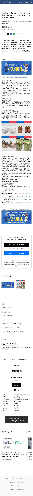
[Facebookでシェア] (11, 34)
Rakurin (5, 335)
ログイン (20, 2)
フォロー (16, 385)
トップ (4, 359)
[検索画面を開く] (31, 2)
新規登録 (26, 2)
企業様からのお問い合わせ (16, 486)
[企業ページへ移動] (16, 372)
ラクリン (5, 323)
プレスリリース (12, 359)
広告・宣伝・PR (7, 315)
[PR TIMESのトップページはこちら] (7, 2)
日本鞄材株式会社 (16, 323)
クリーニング (6, 331)
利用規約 (27, 478)
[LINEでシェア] (14, 34)
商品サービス (6, 307)
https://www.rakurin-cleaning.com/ (11, 51)
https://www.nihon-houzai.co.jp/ (22, 394)
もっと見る (29, 432)
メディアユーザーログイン (16, 244)
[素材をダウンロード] (19, 34)
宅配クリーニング (18, 331)
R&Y (18, 327)
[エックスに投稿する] (7, 34)
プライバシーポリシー (16, 478)
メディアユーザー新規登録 (16, 253)
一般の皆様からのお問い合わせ (16, 489)
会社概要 (6, 478)
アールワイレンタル (8, 327)
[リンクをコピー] (22, 34)
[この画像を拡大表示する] (7, 284)
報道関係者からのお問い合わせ (16, 482)
